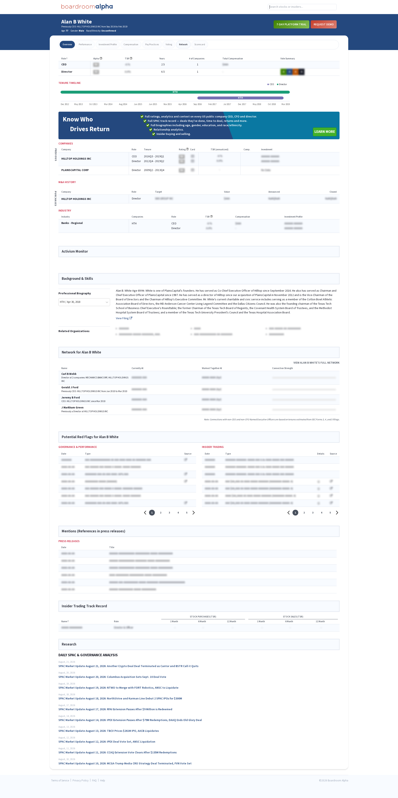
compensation (131, 44)
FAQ (94, 780)
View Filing (122, 318)
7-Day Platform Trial (291, 24)
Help (102, 780)
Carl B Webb (68, 374)
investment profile (108, 44)
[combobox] (302, 7)
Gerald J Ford (69, 387)
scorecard (199, 44)
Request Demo (324, 24)
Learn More (324, 131)
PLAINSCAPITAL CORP (75, 170)
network (183, 44)
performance (85, 44)
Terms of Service (60, 780)
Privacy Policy (81, 780)
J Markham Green (72, 407)
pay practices (152, 44)
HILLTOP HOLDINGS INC (76, 159)
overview (67, 44)
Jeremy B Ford (70, 398)
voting (169, 44)
